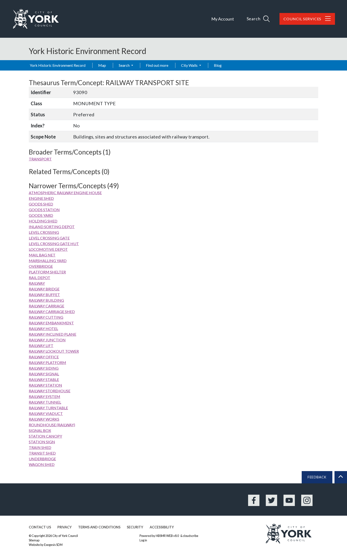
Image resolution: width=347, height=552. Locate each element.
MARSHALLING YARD (48, 260)
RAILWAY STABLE (44, 379)
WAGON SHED (42, 464)
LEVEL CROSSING (44, 232)
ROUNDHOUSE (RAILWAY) (52, 424)
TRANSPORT (40, 159)
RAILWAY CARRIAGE (46, 306)
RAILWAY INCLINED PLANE (52, 334)
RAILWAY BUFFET (44, 294)
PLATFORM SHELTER (47, 272)
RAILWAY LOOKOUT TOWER (54, 351)
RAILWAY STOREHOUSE (49, 391)
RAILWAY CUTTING (46, 317)
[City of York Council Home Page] (35, 19)
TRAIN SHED (40, 447)
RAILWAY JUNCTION (47, 340)
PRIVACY (64, 527)
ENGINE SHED (41, 198)
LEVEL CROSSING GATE (49, 238)
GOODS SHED (41, 204)
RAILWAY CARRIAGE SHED (52, 311)
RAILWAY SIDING (44, 368)
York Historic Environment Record (57, 65)
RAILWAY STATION (45, 385)
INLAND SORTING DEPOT (52, 226)
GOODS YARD (41, 215)
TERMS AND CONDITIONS (99, 527)
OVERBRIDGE (41, 266)
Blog (218, 65)
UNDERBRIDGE (42, 458)
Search (124, 65)
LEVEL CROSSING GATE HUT (54, 243)
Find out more (157, 65)
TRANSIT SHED (42, 453)
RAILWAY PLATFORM (47, 362)
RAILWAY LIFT (41, 345)
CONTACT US (40, 527)
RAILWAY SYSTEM (44, 396)
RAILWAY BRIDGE (44, 289)
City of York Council (65, 536)
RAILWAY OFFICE (44, 357)
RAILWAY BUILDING (46, 300)
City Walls (189, 65)
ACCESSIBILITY (162, 527)
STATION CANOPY (45, 436)
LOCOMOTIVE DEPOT (48, 249)
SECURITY (135, 527)
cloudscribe (190, 536)
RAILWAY (37, 283)
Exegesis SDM (53, 545)
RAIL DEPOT (39, 277)
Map (102, 65)
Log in (143, 540)
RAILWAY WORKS (44, 419)
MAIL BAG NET (42, 255)
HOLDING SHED (43, 221)
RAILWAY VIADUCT (46, 413)
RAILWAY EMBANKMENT (51, 323)
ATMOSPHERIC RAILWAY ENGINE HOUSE (65, 192)
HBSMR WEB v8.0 (167, 536)
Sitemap (34, 540)
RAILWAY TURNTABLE (48, 408)
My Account (222, 18)
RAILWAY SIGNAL (44, 374)
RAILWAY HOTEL (43, 328)
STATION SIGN (42, 441)
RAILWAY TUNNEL (45, 402)
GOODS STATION (44, 209)
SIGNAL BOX (40, 430)
